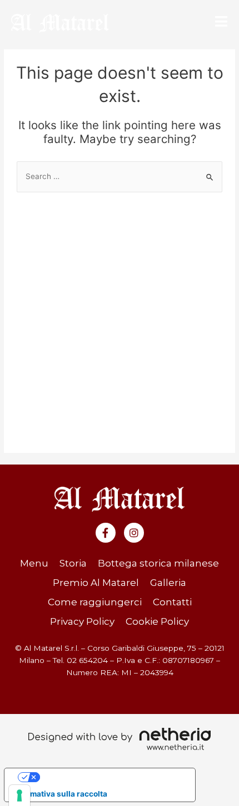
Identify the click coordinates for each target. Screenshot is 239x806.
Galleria (168, 582)
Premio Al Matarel (96, 582)
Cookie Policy (157, 621)
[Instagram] (134, 533)
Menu (34, 563)
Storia (73, 563)
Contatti (172, 602)
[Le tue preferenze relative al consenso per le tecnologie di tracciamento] (19, 795)
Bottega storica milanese (158, 563)
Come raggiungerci (95, 602)
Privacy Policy (82, 621)
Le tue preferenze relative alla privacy (110, 776)
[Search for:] (119, 176)
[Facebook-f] (106, 533)
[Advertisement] (119, 317)
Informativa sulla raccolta (59, 793)
